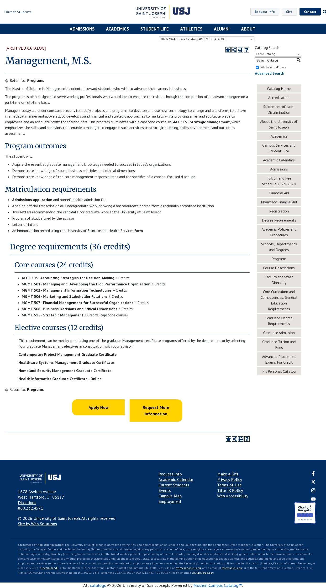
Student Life (154, 29)
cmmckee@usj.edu (188, 568)
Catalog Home (279, 88)
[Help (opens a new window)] (246, 49)
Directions (27, 502)
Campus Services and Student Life (278, 148)
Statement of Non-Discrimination (279, 109)
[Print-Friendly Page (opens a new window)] (240, 49)
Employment (169, 501)
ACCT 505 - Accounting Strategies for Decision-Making (68, 277)
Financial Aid (279, 193)
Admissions (82, 29)
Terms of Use (229, 485)
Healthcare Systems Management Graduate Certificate (66, 362)
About (248, 29)
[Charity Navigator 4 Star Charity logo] (305, 513)
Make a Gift (227, 474)
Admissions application (32, 199)
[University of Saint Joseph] (163, 12)
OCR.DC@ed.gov (202, 572)
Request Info (265, 12)
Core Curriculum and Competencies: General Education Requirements (279, 300)
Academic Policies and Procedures (279, 232)
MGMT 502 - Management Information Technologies (67, 290)
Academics (117, 29)
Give (289, 12)
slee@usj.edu (49, 568)
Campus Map (170, 496)
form (138, 230)
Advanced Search (269, 73)
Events (164, 490)
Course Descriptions (279, 267)
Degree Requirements (279, 220)
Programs (35, 80)
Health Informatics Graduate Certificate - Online (60, 378)
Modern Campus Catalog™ (217, 585)
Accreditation (278, 97)
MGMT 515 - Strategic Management (199, 121)
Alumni (222, 29)
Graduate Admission (279, 332)
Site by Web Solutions (37, 523)
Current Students (173, 485)
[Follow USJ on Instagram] (313, 491)
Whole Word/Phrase (273, 67)
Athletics (191, 29)
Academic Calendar (175, 479)
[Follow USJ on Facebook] (313, 474)
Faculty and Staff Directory (279, 279)
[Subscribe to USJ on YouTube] (313, 499)
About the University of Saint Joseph (279, 124)
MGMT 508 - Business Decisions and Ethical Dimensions (69, 308)
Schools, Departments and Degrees (279, 247)
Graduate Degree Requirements (279, 320)
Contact (310, 12)
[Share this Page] (234, 49)
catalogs (98, 585)
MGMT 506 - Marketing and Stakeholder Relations (65, 296)
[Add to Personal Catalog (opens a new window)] (228, 49)
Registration (279, 211)
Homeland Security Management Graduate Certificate (65, 370)
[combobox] (206, 39)
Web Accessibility (232, 496)
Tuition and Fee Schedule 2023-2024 (279, 181)
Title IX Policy (230, 490)
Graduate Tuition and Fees (279, 344)
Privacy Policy (229, 479)
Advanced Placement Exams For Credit (279, 359)
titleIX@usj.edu (232, 568)
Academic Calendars (279, 160)
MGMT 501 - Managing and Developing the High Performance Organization (86, 284)
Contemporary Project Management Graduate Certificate (68, 354)
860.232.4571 (30, 508)
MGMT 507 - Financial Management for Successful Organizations (77, 302)
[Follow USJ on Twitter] (313, 482)
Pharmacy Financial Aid (279, 202)
